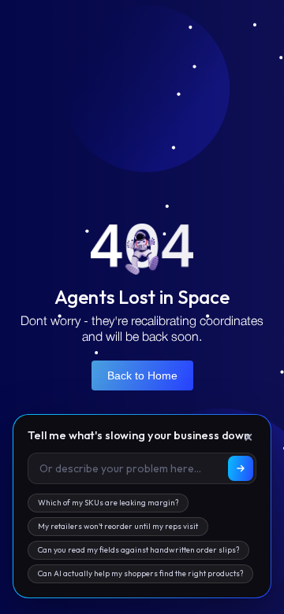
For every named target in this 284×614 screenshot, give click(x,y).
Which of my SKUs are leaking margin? (108, 502)
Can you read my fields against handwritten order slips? (138, 550)
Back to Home (142, 375)
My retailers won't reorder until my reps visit (118, 526)
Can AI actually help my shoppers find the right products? (140, 573)
